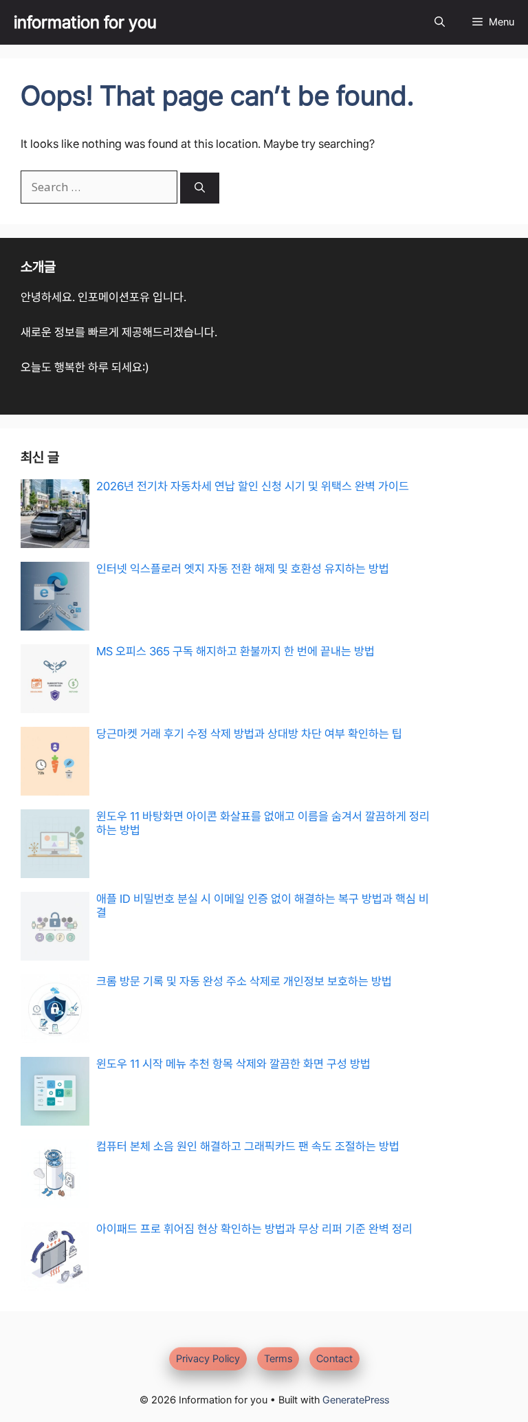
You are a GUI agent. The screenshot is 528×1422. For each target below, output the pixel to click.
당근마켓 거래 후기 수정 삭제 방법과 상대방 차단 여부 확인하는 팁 (249, 734)
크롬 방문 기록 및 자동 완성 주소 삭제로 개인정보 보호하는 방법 (244, 981)
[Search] (199, 188)
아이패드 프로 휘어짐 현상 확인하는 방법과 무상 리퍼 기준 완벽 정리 (254, 1229)
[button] (440, 22)
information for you (85, 22)
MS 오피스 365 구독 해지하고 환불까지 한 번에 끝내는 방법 (235, 651)
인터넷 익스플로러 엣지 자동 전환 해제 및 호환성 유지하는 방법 (242, 569)
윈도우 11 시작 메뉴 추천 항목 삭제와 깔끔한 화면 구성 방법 (233, 1064)
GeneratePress (355, 1400)
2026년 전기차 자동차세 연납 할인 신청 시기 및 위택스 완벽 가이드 (252, 486)
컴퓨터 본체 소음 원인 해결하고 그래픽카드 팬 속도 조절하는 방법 (247, 1146)
